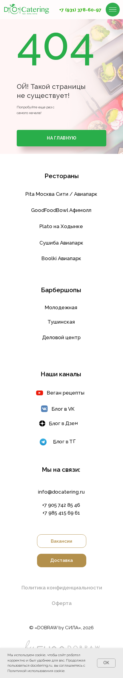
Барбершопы (61, 290)
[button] (61, 588)
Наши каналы (61, 374)
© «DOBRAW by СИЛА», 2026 (61, 627)
